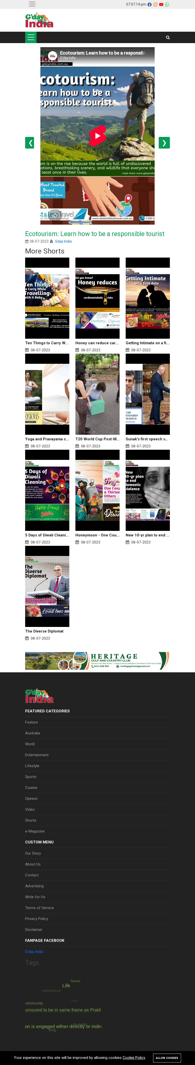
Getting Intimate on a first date (148, 343)
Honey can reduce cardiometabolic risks (97, 343)
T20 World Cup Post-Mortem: (97, 439)
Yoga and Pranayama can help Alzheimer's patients (47, 439)
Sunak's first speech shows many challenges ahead (148, 439)
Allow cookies (167, 1058)
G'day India (34, 951)
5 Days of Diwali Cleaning (47, 535)
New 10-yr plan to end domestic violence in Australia (148, 535)
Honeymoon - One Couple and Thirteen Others (97, 535)
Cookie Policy (134, 1057)
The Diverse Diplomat (44, 631)
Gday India (63, 241)
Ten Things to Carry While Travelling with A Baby (47, 343)
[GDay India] (39, 20)
